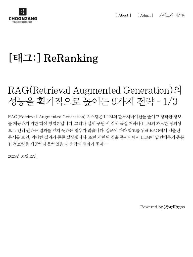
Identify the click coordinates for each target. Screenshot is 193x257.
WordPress (174, 207)
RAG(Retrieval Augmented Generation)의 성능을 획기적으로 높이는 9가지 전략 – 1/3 (95, 95)
